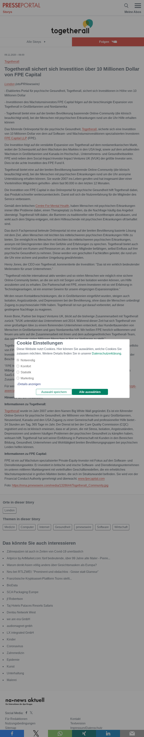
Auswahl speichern (54, 392)
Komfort (26, 366)
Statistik (26, 372)
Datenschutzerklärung (106, 353)
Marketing (27, 378)
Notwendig (28, 360)
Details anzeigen (29, 384)
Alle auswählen (90, 392)
